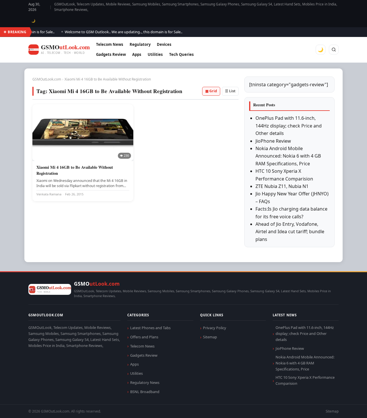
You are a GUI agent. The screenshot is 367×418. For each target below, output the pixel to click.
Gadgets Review (111, 54)
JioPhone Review (273, 141)
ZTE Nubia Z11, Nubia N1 (282, 186)
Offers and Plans (144, 336)
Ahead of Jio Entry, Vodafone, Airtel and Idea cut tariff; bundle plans (289, 231)
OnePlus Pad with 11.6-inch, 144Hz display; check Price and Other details (288, 125)
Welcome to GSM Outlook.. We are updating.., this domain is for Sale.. (119, 31)
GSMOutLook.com (46, 79)
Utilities (155, 54)
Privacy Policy (214, 327)
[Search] (334, 49)
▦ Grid (211, 91)
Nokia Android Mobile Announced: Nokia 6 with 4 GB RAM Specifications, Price (288, 156)
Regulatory (140, 44)
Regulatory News (144, 382)
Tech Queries (181, 54)
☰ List (230, 91)
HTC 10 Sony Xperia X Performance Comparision (305, 380)
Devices (164, 44)
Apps (136, 54)
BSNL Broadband (144, 391)
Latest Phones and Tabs (150, 327)
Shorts (347, 407)
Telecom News (109, 44)
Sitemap (210, 336)
